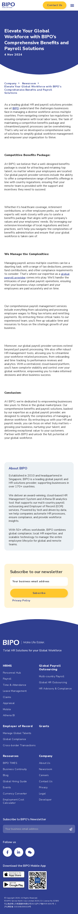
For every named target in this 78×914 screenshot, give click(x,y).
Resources (11, 756)
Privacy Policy (21, 600)
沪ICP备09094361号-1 (46, 904)
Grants (44, 726)
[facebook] (7, 852)
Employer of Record (17, 726)
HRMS (7, 666)
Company (46, 756)
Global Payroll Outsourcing (50, 667)
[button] (54, 5)
